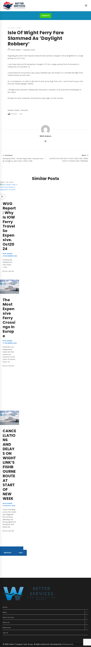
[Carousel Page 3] (19, 548)
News (19, 28)
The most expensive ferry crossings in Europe (9, 318)
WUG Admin (16, 50)
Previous (7, 553)
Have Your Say (8, 617)
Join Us (5, 633)
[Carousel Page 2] (12, 548)
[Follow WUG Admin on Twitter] (45, 141)
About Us (6, 622)
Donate (45, 15)
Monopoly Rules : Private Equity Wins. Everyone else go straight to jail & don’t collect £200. (23, 158)
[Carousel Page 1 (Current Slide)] (4, 548)
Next (21, 553)
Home (5, 607)
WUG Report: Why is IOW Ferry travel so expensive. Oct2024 (9, 226)
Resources (7, 627)
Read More (9, 271)
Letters (11, 28)
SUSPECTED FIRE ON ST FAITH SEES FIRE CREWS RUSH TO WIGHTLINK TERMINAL (69, 158)
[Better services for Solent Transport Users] (14, 5)
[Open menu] (86, 5)
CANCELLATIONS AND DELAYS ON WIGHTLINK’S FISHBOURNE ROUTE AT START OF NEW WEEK (9, 464)
